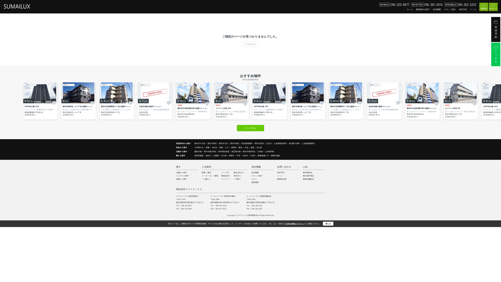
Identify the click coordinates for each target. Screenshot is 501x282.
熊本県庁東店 (308, 175)
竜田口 (208, 155)
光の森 (224, 155)
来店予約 (463, 9)
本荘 (247, 147)
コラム (254, 179)
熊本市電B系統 (249, 151)
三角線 (260, 151)
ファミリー (226, 179)
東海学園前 (199, 155)
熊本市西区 (259, 143)
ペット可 (225, 172)
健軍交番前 (275, 155)
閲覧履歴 (484, 8)
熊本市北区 (223, 143)
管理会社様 (281, 179)
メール (473, 9)
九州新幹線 (269, 151)
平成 (238, 155)
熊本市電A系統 (210, 151)
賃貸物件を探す (423, 9)
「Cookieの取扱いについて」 (294, 224)
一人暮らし (206, 179)
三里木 (253, 155)
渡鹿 (252, 147)
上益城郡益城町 (280, 143)
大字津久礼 (199, 147)
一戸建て (237, 179)
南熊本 (234, 147)
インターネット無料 (210, 175)
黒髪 (208, 147)
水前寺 (215, 147)
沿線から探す (181, 172)
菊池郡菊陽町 (247, 143)
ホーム (410, 9)
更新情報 (255, 182)
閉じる (328, 224)
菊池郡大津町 (294, 143)
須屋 (221, 147)
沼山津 (259, 147)
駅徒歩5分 (225, 175)
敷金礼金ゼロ (239, 172)
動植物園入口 (263, 155)
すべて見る (250, 128)
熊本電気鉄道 (224, 151)
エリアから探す (182, 175)
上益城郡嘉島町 (308, 143)
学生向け (237, 175)
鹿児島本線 (236, 151)
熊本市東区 (212, 143)
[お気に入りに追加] (54, 103)
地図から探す (181, 179)
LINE (496, 57)
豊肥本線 (198, 151)
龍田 (241, 147)
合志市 (269, 143)
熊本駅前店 (307, 172)
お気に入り (493, 8)
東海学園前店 (308, 179)
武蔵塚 (216, 155)
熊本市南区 (234, 143)
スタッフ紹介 (450, 9)
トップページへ (251, 44)
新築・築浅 (206, 172)
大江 (227, 147)
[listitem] (193, 101)
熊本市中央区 (199, 143)
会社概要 (437, 9)
